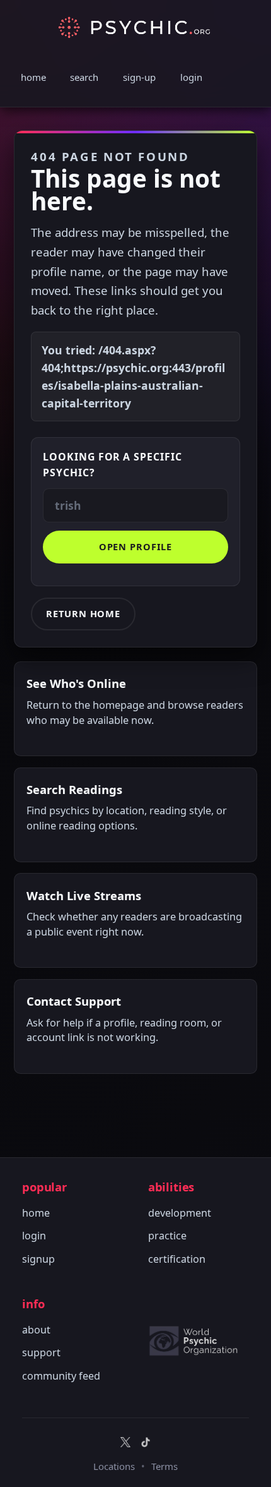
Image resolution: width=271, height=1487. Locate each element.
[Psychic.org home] (198, 1340)
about (36, 1330)
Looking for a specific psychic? (112, 464)
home (33, 77)
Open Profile (136, 546)
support (41, 1352)
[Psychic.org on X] (125, 1442)
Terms (164, 1466)
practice (167, 1236)
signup (38, 1259)
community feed (61, 1376)
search (84, 77)
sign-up (139, 77)
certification (176, 1259)
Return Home (83, 613)
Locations (114, 1466)
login (191, 77)
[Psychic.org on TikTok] (146, 1442)
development (179, 1213)
